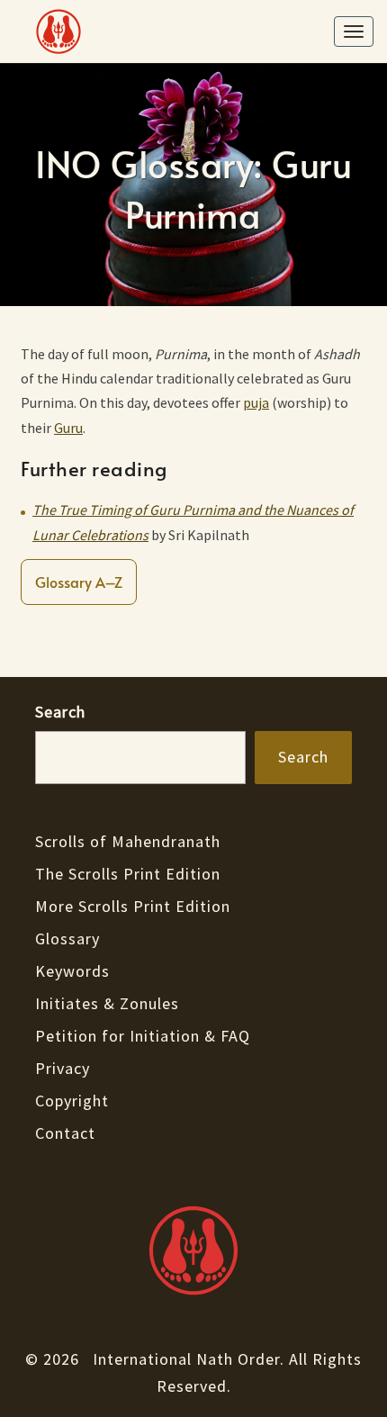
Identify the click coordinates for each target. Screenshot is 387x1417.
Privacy (62, 1068)
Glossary (67, 938)
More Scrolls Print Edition (132, 906)
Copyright (72, 1100)
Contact (65, 1133)
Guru (68, 428)
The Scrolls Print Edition (127, 873)
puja (256, 402)
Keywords (72, 971)
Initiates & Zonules (107, 1003)
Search (60, 711)
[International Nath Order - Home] (193, 1250)
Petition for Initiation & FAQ (142, 1035)
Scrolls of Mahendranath (127, 841)
